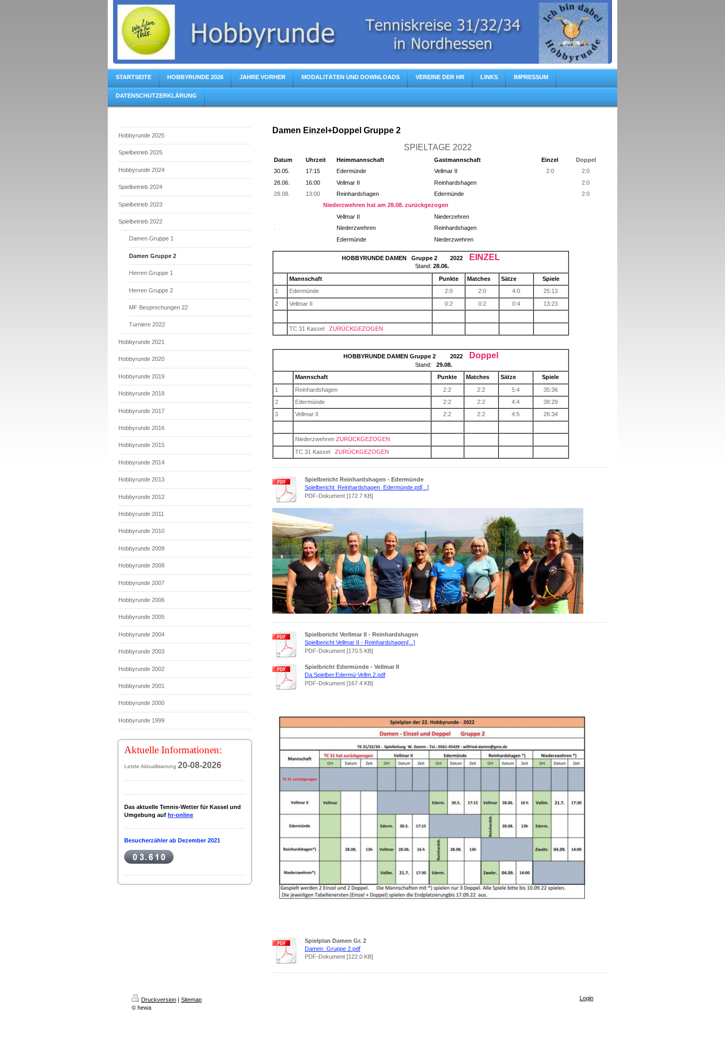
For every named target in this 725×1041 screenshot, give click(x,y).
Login (586, 998)
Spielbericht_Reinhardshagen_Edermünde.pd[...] (367, 487)
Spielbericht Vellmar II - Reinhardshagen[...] (360, 642)
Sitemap (191, 999)
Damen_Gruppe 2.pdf (332, 948)
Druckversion (158, 999)
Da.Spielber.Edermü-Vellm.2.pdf (345, 675)
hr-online (180, 815)
